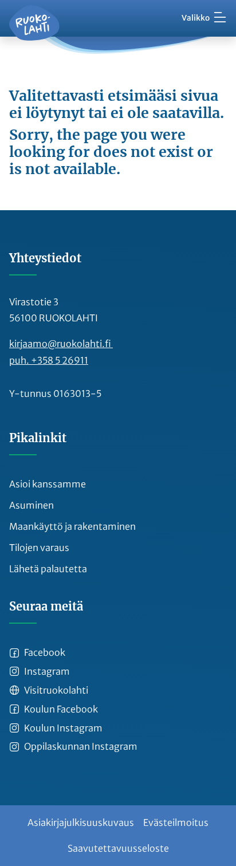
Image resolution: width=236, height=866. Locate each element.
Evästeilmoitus (176, 822)
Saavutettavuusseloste (118, 848)
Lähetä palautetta (48, 568)
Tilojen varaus (39, 547)
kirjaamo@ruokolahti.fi (61, 343)
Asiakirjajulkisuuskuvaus (80, 822)
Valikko (196, 18)
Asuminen (31, 505)
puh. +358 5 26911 (48, 360)
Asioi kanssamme (47, 484)
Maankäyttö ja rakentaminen (72, 526)
